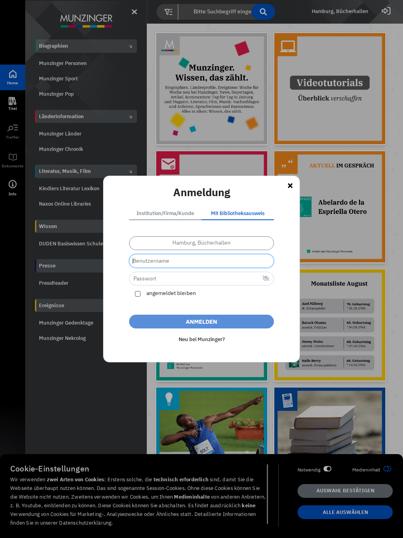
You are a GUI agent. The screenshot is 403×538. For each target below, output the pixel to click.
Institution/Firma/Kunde (165, 213)
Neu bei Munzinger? (202, 339)
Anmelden (201, 322)
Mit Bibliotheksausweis (237, 213)
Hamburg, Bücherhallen (201, 243)
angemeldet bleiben (171, 293)
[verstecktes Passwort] (266, 279)
